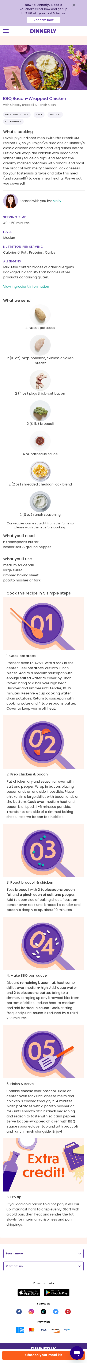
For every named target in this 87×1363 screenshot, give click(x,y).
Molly (57, 200)
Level (7, 232)
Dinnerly (43, 31)
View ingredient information (26, 286)
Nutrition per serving (23, 247)
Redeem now (44, 20)
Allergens (12, 261)
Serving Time (14, 217)
